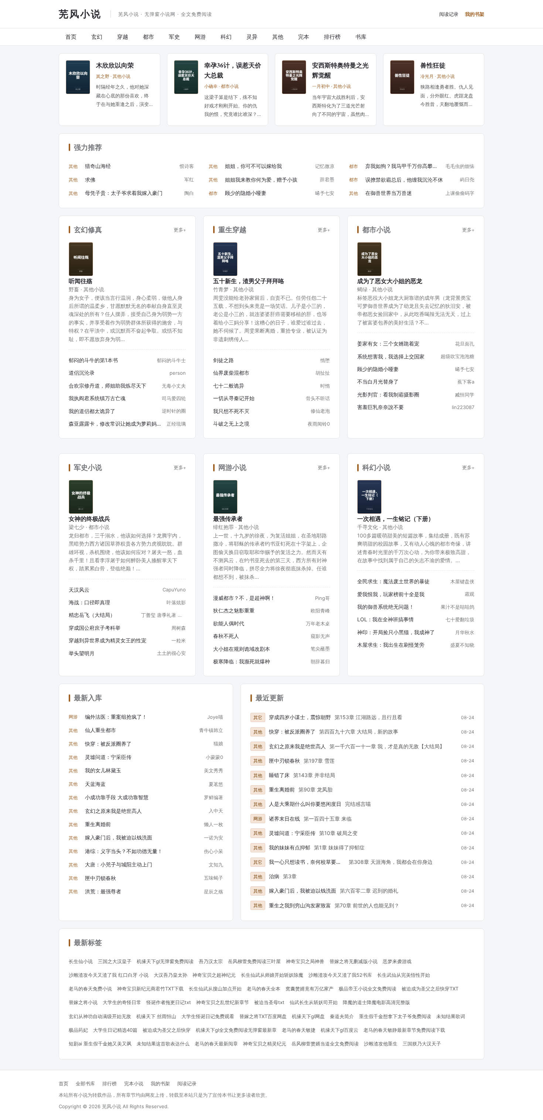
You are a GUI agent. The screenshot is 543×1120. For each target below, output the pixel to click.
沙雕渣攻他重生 (380, 1044)
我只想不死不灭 (231, 411)
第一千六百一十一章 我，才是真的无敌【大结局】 (387, 746)
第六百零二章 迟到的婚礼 (369, 890)
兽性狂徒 (432, 65)
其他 (277, 36)
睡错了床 (279, 775)
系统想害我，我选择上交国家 (390, 356)
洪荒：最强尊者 (103, 891)
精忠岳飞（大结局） (92, 615)
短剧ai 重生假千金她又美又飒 (100, 1044)
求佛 (90, 179)
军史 (174, 36)
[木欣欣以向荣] (78, 77)
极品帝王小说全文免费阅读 (367, 989)
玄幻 (96, 36)
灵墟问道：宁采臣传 (108, 757)
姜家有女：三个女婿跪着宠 (388, 343)
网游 (200, 36)
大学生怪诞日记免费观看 (207, 1016)
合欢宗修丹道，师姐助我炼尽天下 (107, 385)
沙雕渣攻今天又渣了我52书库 (340, 975)
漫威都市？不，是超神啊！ (244, 598)
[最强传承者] (225, 497)
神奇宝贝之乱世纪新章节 (222, 1002)
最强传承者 (228, 518)
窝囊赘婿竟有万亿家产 (310, 989)
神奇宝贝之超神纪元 (214, 975)
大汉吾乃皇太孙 (170, 975)
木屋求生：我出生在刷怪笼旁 (390, 645)
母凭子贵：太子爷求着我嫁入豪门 (124, 193)
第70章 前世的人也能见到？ (367, 905)
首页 (70, 36)
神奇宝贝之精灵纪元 (264, 1044)
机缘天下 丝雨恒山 (156, 1016)
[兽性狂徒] (402, 77)
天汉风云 (79, 590)
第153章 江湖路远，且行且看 (368, 717)
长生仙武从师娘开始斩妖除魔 (272, 975)
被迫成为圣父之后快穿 (167, 1030)
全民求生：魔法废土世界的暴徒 (393, 581)
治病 (274, 876)
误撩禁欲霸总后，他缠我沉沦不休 (404, 179)
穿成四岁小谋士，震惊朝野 (300, 717)
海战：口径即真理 (89, 602)
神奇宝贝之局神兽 (305, 961)
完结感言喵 (358, 804)
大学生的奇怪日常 (122, 1002)
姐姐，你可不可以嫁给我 (253, 166)
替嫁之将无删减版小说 (353, 961)
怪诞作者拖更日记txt (168, 1002)
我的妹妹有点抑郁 (289, 847)
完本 (303, 36)
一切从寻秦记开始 (234, 398)
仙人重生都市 (100, 730)
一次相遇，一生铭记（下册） (395, 518)
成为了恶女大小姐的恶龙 (389, 280)
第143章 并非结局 (314, 775)
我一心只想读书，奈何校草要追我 (307, 862)
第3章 (290, 876)
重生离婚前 (98, 824)
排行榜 (332, 36)
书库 (360, 36)
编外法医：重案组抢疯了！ (116, 717)
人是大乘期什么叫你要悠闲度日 (305, 804)
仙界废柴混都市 (231, 373)
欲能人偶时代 (228, 623)
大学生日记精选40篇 (115, 1030)
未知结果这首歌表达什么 (163, 1044)
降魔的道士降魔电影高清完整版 (376, 1002)
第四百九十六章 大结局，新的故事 (358, 731)
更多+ (180, 229)
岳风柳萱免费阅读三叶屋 (254, 961)
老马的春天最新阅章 (216, 1044)
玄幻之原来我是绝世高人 (113, 811)
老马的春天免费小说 (90, 989)
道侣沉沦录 (82, 373)
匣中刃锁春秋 (100, 878)
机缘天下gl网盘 (308, 1016)
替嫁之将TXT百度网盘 (263, 1016)
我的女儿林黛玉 (103, 770)
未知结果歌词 (450, 1016)
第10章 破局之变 (338, 833)
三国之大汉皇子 (115, 961)
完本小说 (133, 1083)
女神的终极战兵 (89, 518)
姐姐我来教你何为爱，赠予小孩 (261, 179)
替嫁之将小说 (83, 1002)
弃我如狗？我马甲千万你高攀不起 (403, 166)
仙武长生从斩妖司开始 (314, 1002)
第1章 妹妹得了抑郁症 (339, 847)
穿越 (122, 36)
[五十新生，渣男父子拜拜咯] (225, 259)
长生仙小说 (81, 961)
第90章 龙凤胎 (315, 789)
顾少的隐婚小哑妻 (245, 193)
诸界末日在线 (284, 818)
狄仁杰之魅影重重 (234, 610)
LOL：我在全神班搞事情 (385, 619)
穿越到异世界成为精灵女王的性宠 (107, 640)
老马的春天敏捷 (298, 1030)
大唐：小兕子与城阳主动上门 (118, 864)
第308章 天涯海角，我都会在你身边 (391, 862)
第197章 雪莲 (319, 760)
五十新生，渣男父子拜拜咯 (248, 280)
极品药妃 (78, 1030)
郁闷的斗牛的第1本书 (93, 360)
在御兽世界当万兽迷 (388, 193)
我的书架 (474, 14)
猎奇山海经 (98, 166)
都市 (148, 36)
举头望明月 (82, 653)
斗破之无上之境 (231, 423)
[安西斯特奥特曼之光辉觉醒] (294, 77)
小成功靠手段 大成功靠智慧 (116, 797)
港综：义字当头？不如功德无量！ (124, 851)
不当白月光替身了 (378, 381)
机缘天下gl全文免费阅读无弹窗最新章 (236, 1030)
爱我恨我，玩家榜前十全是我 (390, 594)
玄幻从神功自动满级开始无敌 (100, 1016)
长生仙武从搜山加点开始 (215, 989)
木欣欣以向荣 (115, 65)
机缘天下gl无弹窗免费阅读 (165, 961)
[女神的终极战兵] (81, 497)
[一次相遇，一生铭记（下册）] (369, 497)
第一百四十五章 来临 (328, 818)
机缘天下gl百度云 (339, 1030)
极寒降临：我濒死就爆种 (241, 661)
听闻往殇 (80, 280)
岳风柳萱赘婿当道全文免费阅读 (325, 1044)
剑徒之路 (223, 360)
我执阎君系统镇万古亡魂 (97, 398)
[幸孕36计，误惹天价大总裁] (186, 77)
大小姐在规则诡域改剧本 (241, 649)
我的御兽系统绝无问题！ (385, 607)
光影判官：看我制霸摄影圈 (388, 394)
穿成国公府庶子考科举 (94, 628)
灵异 (251, 36)
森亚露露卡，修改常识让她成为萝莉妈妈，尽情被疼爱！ (115, 423)
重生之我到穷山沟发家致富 (300, 905)
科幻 (226, 36)
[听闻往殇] (81, 259)
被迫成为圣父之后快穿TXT (430, 989)
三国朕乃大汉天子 (422, 1044)
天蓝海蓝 (95, 784)
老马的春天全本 (263, 989)
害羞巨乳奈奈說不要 (380, 407)
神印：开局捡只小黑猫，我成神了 (396, 632)
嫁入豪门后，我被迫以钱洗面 (118, 837)
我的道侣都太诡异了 (92, 411)
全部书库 (85, 1083)
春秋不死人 (226, 636)
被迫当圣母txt (269, 1002)
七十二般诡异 (228, 385)
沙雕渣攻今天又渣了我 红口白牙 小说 (108, 975)
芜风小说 (80, 14)
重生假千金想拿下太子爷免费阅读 (395, 1016)
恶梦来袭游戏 (397, 961)
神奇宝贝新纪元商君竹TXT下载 (150, 989)
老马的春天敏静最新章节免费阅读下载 (404, 1030)
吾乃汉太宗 (211, 961)
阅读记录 (448, 14)
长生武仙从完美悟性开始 (403, 975)
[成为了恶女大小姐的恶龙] (369, 259)
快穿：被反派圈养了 (108, 744)
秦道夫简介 (342, 1016)
